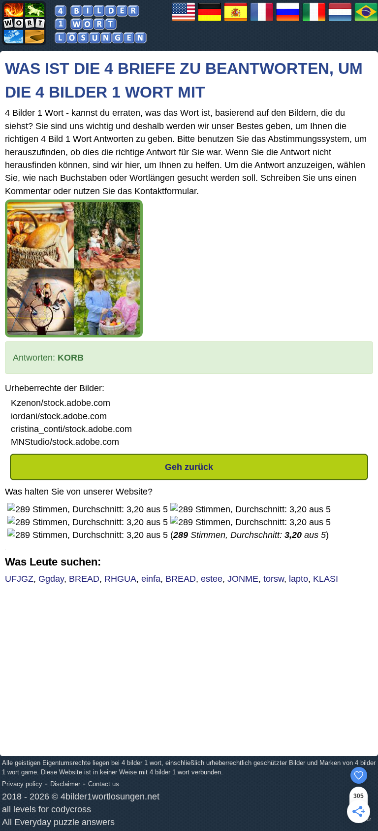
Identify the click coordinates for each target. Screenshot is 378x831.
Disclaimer (65, 784)
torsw (273, 579)
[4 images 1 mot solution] (262, 21)
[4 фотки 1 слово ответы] (288, 21)
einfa (150, 579)
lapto (298, 579)
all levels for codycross (46, 809)
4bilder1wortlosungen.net (110, 796)
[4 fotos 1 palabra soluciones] (236, 21)
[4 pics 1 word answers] (183, 21)
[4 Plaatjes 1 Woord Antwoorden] (340, 21)
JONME (242, 579)
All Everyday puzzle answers (58, 822)
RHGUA (120, 579)
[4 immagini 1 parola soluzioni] (314, 21)
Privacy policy (22, 784)
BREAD (84, 579)
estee (211, 579)
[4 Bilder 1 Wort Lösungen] (209, 21)
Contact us (103, 784)
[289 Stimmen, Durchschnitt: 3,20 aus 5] (87, 509)
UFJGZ (19, 579)
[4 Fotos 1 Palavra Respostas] (366, 21)
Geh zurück (189, 467)
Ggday (51, 579)
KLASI (325, 579)
